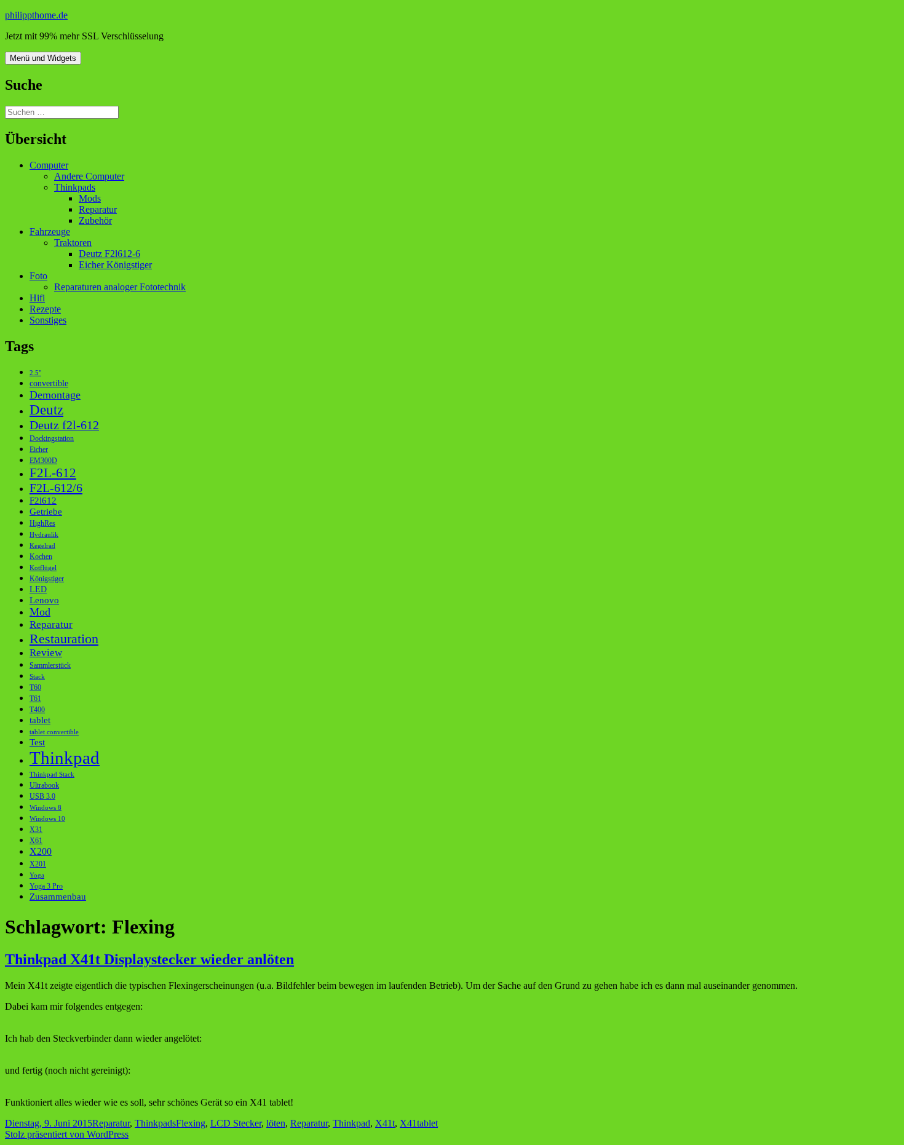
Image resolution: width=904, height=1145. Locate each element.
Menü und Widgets (43, 58)
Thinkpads (74, 187)
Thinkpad (65, 757)
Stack (37, 676)
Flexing (190, 1123)
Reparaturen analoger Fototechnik (120, 287)
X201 (38, 864)
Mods (90, 198)
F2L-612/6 (56, 487)
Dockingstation (52, 438)
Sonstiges (48, 320)
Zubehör (95, 220)
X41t (385, 1123)
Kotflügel (43, 568)
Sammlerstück (50, 665)
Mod (40, 612)
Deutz (46, 410)
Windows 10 (47, 818)
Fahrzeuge (50, 231)
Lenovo (44, 600)
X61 (36, 840)
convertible (49, 383)
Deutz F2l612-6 (109, 253)
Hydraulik (44, 534)
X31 (36, 829)
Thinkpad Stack (52, 774)
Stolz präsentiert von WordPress (67, 1134)
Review (46, 653)
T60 (35, 687)
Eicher (39, 449)
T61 (35, 698)
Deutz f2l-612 (64, 425)
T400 (37, 709)
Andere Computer (89, 176)
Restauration (64, 638)
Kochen (41, 556)
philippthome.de (36, 15)
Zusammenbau (58, 896)
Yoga (37, 875)
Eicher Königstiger (115, 265)
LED (38, 589)
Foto (38, 276)
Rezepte (45, 309)
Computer (49, 165)
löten (275, 1123)
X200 (41, 851)
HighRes (42, 523)
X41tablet (419, 1123)
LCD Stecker (235, 1123)
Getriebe (46, 511)
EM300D (43, 460)
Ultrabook (44, 785)
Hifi (37, 298)
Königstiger (47, 578)
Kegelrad (42, 545)
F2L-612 (53, 473)
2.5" (35, 373)
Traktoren (73, 242)
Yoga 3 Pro (46, 886)
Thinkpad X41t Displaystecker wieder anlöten (149, 959)
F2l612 (43, 500)
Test (37, 742)
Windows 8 (45, 807)
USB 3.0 (42, 796)
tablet (40, 720)
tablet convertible (54, 732)
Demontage (55, 395)
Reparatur (98, 209)
